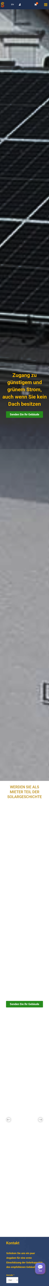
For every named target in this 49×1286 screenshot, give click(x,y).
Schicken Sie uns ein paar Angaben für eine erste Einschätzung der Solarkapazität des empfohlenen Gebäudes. (24, 1260)
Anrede (10, 1275)
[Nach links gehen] (8, 1119)
